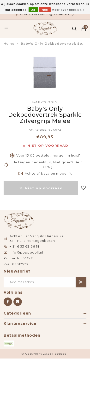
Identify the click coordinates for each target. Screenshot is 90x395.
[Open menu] (6, 29)
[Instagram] (17, 302)
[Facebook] (8, 302)
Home (9, 43)
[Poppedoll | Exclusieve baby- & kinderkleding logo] (45, 28)
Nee (45, 10)
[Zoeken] (74, 28)
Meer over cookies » (68, 10)
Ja (33, 10)
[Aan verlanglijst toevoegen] (83, 188)
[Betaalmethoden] (9, 343)
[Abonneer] (81, 282)
